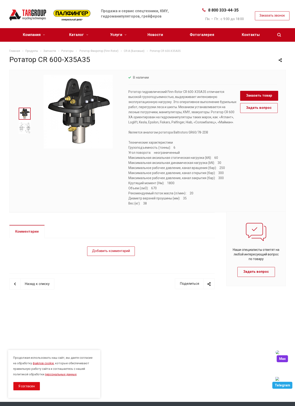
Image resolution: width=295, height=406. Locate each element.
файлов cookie (43, 363)
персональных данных (61, 374)
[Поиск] (279, 35)
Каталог (77, 35)
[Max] (282, 352)
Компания (32, 35)
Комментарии (27, 231)
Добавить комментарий (111, 251)
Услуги (116, 35)
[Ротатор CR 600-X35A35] (78, 111)
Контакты (251, 35)
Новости (155, 35)
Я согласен (26, 386)
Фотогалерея (202, 35)
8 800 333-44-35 (223, 10)
